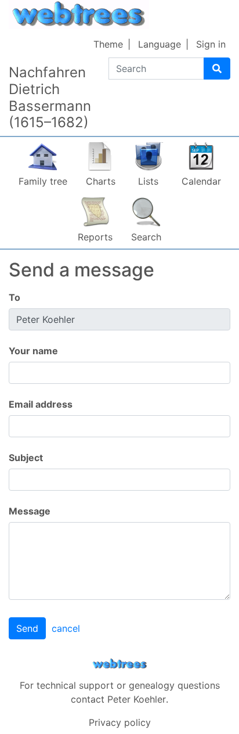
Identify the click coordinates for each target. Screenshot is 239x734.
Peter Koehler (136, 699)
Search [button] (146, 237)
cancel (66, 628)
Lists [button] (148, 181)
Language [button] (159, 44)
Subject (26, 457)
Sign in (211, 44)
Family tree (43, 181)
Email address (41, 404)
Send (27, 628)
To (14, 297)
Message (29, 511)
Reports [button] (95, 237)
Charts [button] (100, 181)
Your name (33, 351)
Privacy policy (120, 722)
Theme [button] (108, 44)
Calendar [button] (201, 181)
